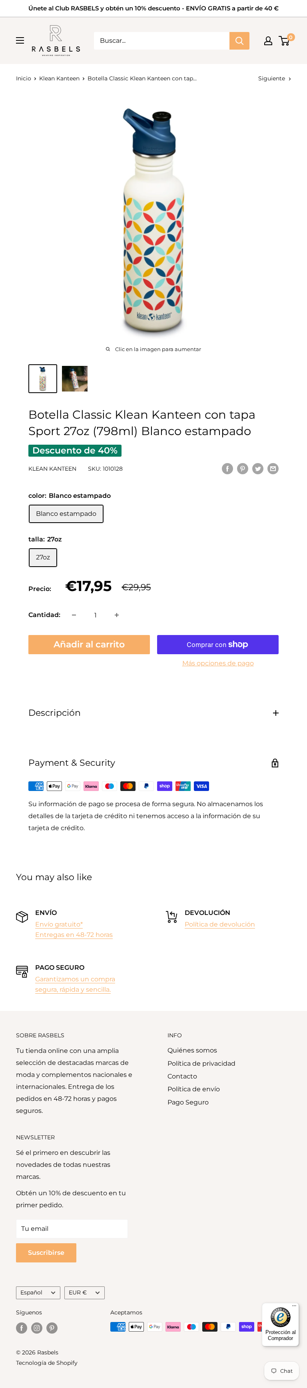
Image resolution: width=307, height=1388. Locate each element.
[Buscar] (239, 41)
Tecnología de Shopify (47, 1362)
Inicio (23, 78)
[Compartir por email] (273, 468)
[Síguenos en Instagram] (36, 1327)
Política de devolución (220, 924)
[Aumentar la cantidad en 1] (116, 615)
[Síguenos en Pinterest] (52, 1327)
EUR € (78, 1292)
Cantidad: (44, 615)
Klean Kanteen (59, 78)
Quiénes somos (192, 1050)
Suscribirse (46, 1252)
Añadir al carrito (89, 644)
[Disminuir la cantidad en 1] (74, 615)
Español (31, 1292)
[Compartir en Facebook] (227, 468)
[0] (284, 41)
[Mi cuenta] (268, 40)
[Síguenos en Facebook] (21, 1327)
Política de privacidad (201, 1063)
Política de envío (193, 1089)
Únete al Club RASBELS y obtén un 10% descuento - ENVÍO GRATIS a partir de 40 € (153, 8)
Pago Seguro (188, 1102)
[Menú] (294, 1307)
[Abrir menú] (20, 40)
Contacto (182, 1076)
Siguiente (271, 78)
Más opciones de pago (218, 663)
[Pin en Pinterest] (242, 468)
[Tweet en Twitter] (257, 468)
